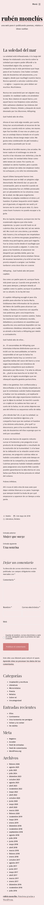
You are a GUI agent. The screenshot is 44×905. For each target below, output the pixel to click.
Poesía (12, 691)
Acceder (12, 742)
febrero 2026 (14, 764)
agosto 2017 (14, 863)
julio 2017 (13, 866)
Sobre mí (13, 697)
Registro (12, 739)
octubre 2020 (14, 798)
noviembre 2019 (15, 817)
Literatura (9, 519)
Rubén (8, 516)
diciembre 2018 (15, 826)
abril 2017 (13, 875)
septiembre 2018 (16, 832)
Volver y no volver (16, 723)
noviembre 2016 (15, 887)
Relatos (17, 519)
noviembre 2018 (15, 829)
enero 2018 (13, 857)
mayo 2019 (13, 820)
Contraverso (14, 717)
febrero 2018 (14, 854)
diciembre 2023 (15, 776)
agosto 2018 (14, 835)
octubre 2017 (14, 860)
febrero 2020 (14, 813)
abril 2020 (13, 807)
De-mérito (13, 726)
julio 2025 (13, 770)
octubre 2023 (14, 779)
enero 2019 (13, 823)
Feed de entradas (16, 745)
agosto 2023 (14, 783)
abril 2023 (13, 786)
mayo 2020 (13, 804)
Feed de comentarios (18, 748)
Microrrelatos (15, 688)
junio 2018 (13, 841)
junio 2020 (13, 801)
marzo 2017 (14, 878)
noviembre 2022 (15, 789)
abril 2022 (13, 795)
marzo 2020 (14, 810)
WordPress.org (15, 751)
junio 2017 (13, 869)
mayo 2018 (13, 844)
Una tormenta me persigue (20, 720)
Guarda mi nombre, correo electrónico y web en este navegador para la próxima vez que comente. (23, 636)
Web (5, 622)
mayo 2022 (13, 792)
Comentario (9, 580)
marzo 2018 (14, 850)
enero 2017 (13, 881)
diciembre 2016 (15, 884)
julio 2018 (13, 838)
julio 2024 (13, 773)
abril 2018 (13, 847)
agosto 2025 (14, 767)
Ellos (11, 713)
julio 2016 (13, 891)
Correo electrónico (31, 607)
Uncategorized (15, 700)
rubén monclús (22, 18)
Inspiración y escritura (18, 682)
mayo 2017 (13, 872)
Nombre (7, 607)
